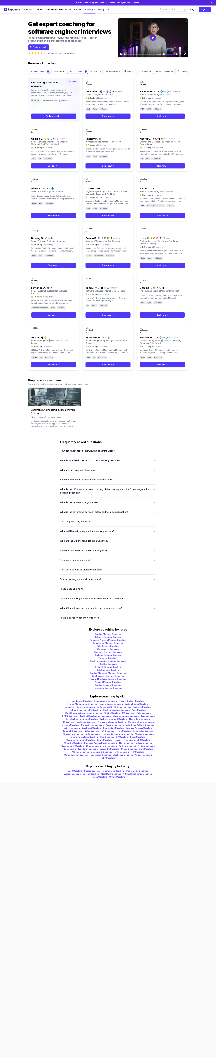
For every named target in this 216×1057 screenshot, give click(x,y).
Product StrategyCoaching (131, 701)
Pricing (101, 9)
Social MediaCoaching (137, 771)
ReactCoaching (137, 737)
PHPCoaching (137, 752)
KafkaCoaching (92, 731)
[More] (108, 9)
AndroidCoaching (127, 746)
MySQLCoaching (112, 713)
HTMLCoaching (123, 731)
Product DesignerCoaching (108, 685)
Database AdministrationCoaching (100, 743)
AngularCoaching (143, 755)
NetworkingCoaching (139, 719)
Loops (40, 9)
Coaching (88, 9)
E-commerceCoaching (113, 771)
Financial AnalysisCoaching (139, 728)
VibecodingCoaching (72, 734)
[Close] (212, 2)
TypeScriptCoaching (88, 749)
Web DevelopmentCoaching (113, 719)
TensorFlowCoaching (124, 740)
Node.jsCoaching (146, 746)
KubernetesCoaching (143, 731)
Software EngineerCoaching (108, 637)
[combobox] (39, 71)
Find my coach (39, 47)
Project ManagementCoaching (82, 704)
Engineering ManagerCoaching (108, 643)
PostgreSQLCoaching (113, 728)
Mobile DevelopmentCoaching (80, 740)
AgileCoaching (139, 710)
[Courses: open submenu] (33, 9)
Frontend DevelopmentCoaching (117, 734)
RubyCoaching (108, 758)
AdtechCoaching (72, 774)
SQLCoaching (94, 710)
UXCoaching (128, 713)
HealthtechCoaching (111, 774)
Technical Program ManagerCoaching (108, 640)
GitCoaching (68, 722)
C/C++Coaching (72, 728)
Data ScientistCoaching (108, 646)
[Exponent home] (12, 9)
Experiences (51, 9)
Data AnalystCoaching (108, 649)
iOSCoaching (69, 749)
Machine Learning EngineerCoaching (108, 661)
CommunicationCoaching (76, 755)
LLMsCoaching (93, 746)
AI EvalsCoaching (80, 752)
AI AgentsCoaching (144, 734)
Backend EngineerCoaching (108, 655)
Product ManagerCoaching (108, 634)
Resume (184, 71)
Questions (64, 9)
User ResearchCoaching (139, 707)
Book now (107, 116)
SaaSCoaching (75, 771)
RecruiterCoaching (108, 658)
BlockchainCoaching (123, 755)
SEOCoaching (107, 737)
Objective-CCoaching (101, 752)
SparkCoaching (104, 740)
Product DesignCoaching (111, 704)
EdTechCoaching (91, 774)
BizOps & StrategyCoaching (108, 667)
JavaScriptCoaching (91, 728)
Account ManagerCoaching (108, 682)
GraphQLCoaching (73, 743)
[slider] (139, 54)
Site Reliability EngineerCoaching (108, 676)
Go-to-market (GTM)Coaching (111, 707)
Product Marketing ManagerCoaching (108, 673)
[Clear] (48, 71)
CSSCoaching (143, 740)
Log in (193, 9)
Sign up (204, 9)
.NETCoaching (126, 743)
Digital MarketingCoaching (141, 722)
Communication (166, 71)
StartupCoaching (92, 771)
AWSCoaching (143, 713)
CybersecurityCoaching (72, 746)
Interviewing (114, 71)
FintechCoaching (99, 777)
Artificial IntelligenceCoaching (112, 722)
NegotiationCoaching (100, 755)
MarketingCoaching (86, 722)
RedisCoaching (92, 734)
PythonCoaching (78, 710)
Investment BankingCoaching (108, 688)
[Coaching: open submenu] (94, 9)
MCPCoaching (110, 746)
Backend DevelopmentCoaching (95, 716)
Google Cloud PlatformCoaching (138, 725)
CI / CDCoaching (69, 716)
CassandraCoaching (109, 749)
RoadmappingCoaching (105, 701)
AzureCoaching (113, 725)
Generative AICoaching (92, 725)
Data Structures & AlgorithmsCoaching (83, 713)
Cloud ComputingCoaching (126, 716)
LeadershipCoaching (82, 701)
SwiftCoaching (146, 749)
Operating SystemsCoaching (84, 737)
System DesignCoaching (136, 704)
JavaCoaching (148, 716)
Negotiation (146, 71)
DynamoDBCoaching (72, 731)
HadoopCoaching (143, 743)
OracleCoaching (129, 749)
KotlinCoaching (121, 752)
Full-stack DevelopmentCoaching (82, 719)
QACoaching (108, 731)
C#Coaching (122, 737)
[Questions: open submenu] (70, 9)
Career (130, 71)
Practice (77, 9)
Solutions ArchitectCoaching (108, 652)
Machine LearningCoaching (116, 710)
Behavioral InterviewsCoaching (80, 707)
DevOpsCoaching (108, 664)
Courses (28, 9)
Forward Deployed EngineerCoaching (108, 679)
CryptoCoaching (117, 777)
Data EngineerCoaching (108, 670)
